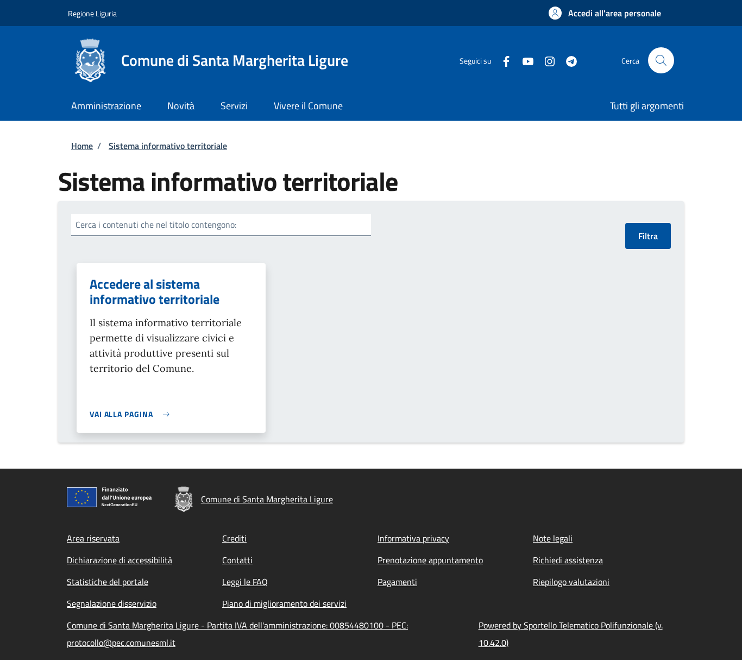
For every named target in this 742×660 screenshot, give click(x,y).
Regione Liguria (92, 13)
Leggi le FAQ (245, 581)
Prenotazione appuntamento (430, 559)
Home (82, 145)
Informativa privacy (413, 538)
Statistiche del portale (107, 581)
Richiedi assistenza (568, 559)
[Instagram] (545, 60)
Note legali (553, 538)
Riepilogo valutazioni (571, 581)
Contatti (237, 559)
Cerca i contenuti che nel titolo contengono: (156, 224)
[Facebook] (502, 60)
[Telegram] (567, 60)
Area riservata (93, 538)
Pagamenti (397, 581)
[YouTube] (524, 60)
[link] (132, 414)
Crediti (234, 538)
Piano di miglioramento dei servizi (284, 603)
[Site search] (661, 60)
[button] (605, 13)
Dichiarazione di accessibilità (119, 559)
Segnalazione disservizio (111, 603)
